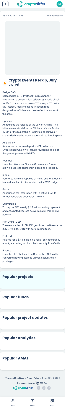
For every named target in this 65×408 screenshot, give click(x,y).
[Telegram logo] (44, 388)
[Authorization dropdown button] (60, 4)
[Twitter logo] (38, 388)
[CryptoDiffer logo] (31, 4)
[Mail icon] (48, 388)
